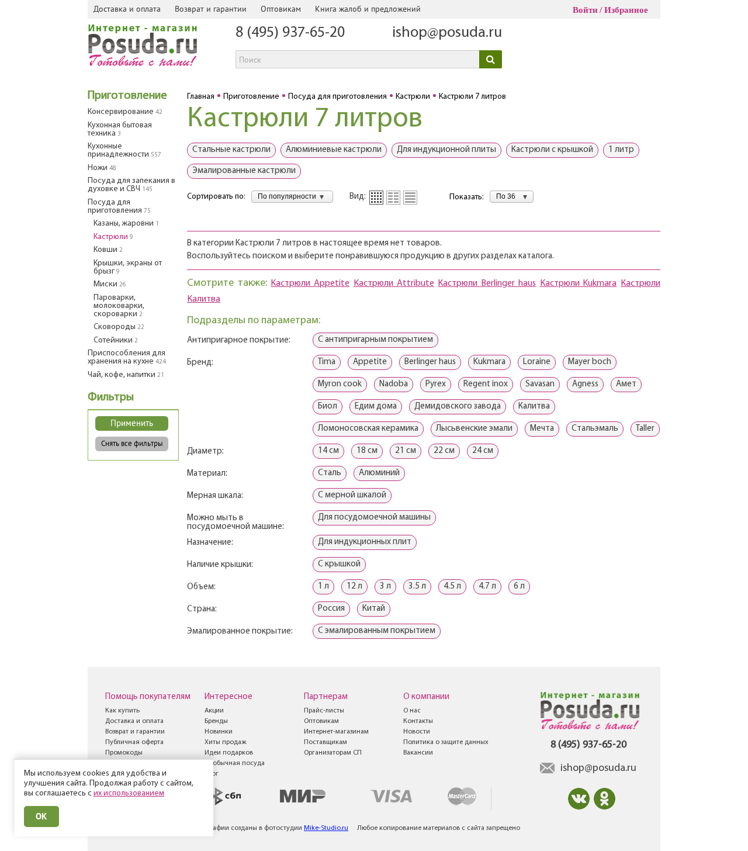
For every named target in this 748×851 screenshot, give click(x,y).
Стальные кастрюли (231, 150)
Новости (416, 731)
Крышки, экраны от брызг (128, 267)
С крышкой (339, 564)
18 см (367, 451)
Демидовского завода (457, 406)
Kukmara (489, 362)
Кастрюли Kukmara (578, 283)
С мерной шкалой (352, 495)
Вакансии (418, 752)
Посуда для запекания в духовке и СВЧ (131, 185)
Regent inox (485, 384)
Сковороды (119, 327)
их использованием (129, 793)
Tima (326, 362)
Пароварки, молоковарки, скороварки (119, 306)
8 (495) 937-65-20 (290, 33)
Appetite (370, 362)
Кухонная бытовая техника (120, 129)
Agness (585, 384)
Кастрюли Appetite (310, 283)
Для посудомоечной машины (374, 517)
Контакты (418, 721)
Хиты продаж (225, 742)
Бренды (216, 721)
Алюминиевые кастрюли (334, 150)
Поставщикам (325, 742)
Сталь (329, 473)
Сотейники (116, 340)
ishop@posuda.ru (447, 33)
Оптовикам (281, 9)
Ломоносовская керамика (368, 428)
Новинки (219, 731)
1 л (323, 586)
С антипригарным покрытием (375, 339)
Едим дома (376, 406)
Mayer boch (589, 362)
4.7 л (487, 586)
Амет (626, 384)
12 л (354, 586)
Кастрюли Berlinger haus (486, 283)
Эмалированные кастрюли (244, 171)
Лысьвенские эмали (474, 428)
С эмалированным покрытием (376, 631)
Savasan (540, 384)
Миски (110, 284)
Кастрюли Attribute (394, 283)
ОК (41, 816)
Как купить (122, 710)
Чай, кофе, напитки (126, 375)
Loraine (536, 362)
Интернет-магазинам (336, 731)
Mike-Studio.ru (326, 828)
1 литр (621, 150)
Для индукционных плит (364, 542)
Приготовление (127, 96)
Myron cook (340, 384)
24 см (482, 451)
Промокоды (124, 752)
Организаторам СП (333, 752)
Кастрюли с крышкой (552, 150)
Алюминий (379, 473)
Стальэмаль (595, 428)
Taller (645, 428)
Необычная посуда (235, 763)
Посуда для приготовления (119, 206)
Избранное (626, 10)
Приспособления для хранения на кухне (127, 357)
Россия (331, 608)
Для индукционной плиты (446, 150)
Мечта (542, 428)
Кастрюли (113, 237)
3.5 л (417, 586)
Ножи (102, 168)
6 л (519, 586)
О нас (412, 710)
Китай (373, 608)
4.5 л (452, 586)
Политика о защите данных (446, 742)
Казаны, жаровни (126, 223)
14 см (328, 451)
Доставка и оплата (127, 9)
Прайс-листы (324, 710)
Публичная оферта (134, 742)
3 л (385, 586)
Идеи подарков (229, 752)
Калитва (534, 406)
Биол (327, 406)
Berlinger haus (430, 362)
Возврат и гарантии (211, 9)
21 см (405, 451)
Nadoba (393, 384)
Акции (214, 710)
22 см (444, 451)
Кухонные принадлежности (124, 150)
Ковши (108, 249)
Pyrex (435, 384)
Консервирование (125, 112)
